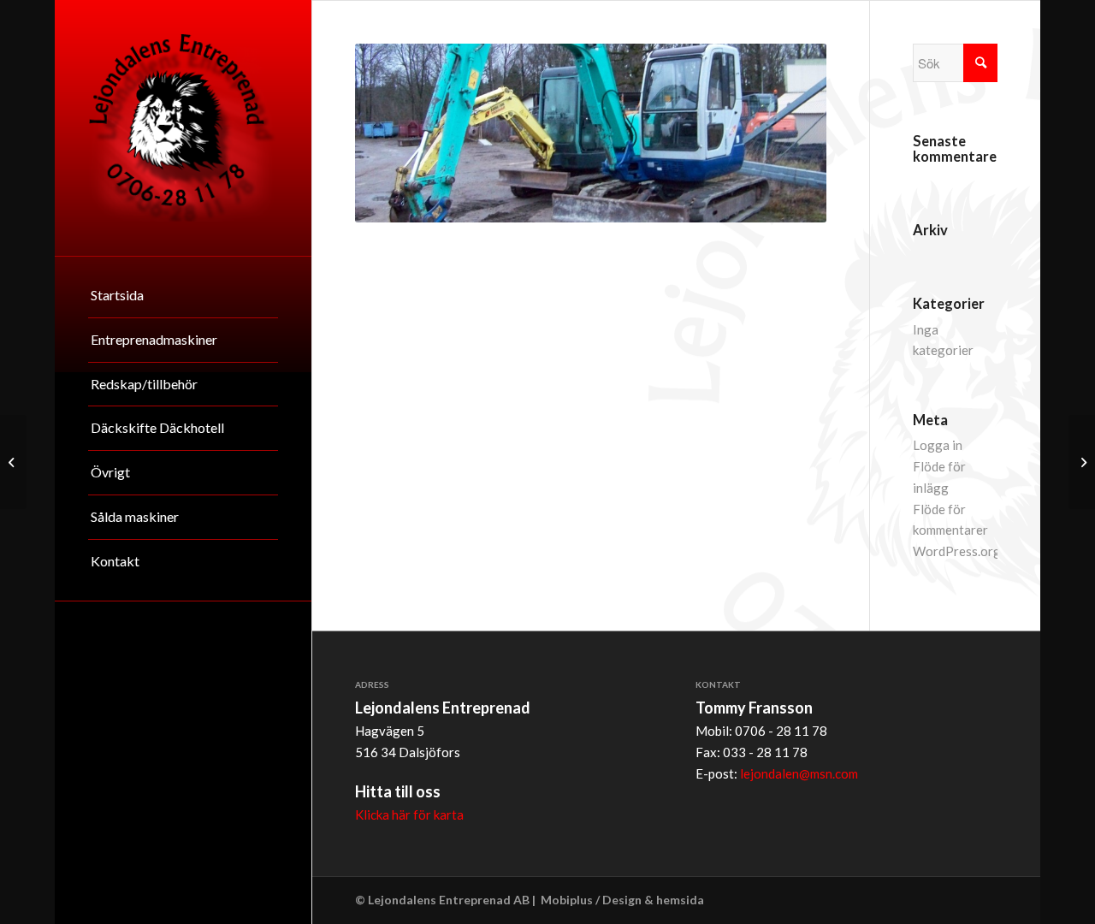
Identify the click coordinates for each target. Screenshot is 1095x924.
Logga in (937, 445)
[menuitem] (183, 296)
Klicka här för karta (409, 814)
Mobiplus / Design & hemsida (622, 899)
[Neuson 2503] (1081, 462)
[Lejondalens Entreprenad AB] (183, 128)
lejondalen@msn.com (799, 773)
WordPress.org (957, 551)
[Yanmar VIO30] (13, 462)
